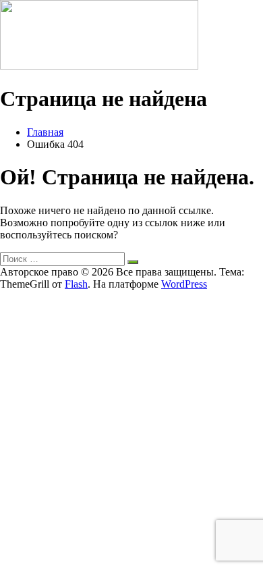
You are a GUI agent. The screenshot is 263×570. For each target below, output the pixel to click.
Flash (76, 284)
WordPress (184, 284)
